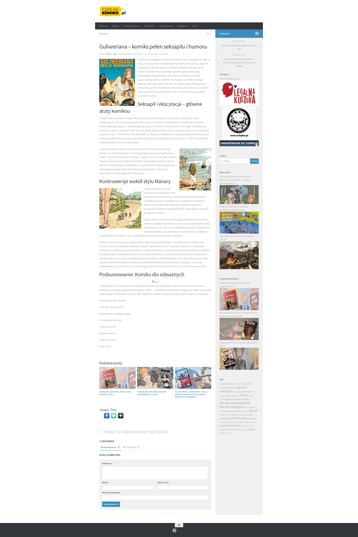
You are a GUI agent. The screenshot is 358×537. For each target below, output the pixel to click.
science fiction (231, 422)
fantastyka (226, 391)
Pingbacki (132, 447)
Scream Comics (122, 313)
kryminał (223, 411)
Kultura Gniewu (233, 411)
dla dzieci (232, 387)
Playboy (151, 432)
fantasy (235, 392)
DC (247, 383)
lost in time (245, 411)
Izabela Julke (111, 54)
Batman (229, 383)
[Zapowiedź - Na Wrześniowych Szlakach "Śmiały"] (239, 268)
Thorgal (223, 429)
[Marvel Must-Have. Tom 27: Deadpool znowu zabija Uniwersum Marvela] (239, 339)
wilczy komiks (241, 430)
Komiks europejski (129, 432)
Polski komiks (239, 418)
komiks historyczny (250, 407)
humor (222, 396)
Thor (251, 426)
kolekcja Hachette (233, 399)
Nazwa (105, 482)
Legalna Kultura (166, 26)
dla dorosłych (109, 432)
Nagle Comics (234, 415)
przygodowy (252, 418)
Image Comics (234, 396)
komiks (246, 399)
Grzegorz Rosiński (245, 391)
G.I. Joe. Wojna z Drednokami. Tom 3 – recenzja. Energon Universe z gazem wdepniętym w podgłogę (191, 394)
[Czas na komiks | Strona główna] (112, 11)
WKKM (251, 429)
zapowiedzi (227, 433)
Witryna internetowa (111, 492)
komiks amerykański (235, 403)
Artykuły (115, 26)
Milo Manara (141, 432)
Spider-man (250, 422)
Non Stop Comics (246, 414)
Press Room (149, 26)
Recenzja (104, 33)
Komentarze (111, 447)
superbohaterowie (230, 425)
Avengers (223, 384)
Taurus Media (245, 426)
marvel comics (225, 415)
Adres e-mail (163, 482)
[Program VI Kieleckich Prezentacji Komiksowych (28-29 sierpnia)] (239, 232)
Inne (118, 432)
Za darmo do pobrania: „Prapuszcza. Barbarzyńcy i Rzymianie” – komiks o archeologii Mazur (235, 180)
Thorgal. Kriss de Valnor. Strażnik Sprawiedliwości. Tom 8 (151, 392)
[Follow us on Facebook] (257, 33)
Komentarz (107, 463)
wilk (247, 430)
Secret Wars (241, 422)
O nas (194, 26)
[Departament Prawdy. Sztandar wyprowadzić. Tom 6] (239, 369)
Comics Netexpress (131, 26)
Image (227, 396)
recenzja (222, 422)
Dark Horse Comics (239, 384)
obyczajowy (225, 418)
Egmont (242, 387)
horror (254, 392)
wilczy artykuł (231, 429)
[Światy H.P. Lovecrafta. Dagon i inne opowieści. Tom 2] (239, 309)
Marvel (253, 411)
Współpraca (182, 26)
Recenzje (103, 26)
